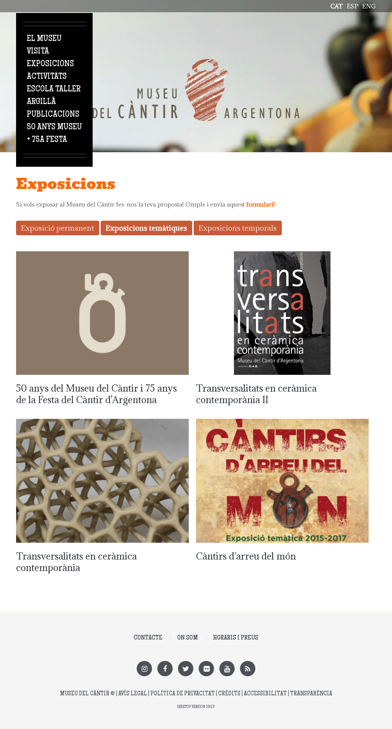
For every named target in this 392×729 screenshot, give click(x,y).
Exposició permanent (57, 228)
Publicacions (53, 114)
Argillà (41, 102)
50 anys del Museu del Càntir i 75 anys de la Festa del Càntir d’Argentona (96, 394)
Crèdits (229, 694)
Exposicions (50, 64)
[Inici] (196, 63)
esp (352, 6)
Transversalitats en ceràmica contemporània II (256, 394)
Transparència (311, 694)
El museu (44, 39)
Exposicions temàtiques (146, 228)
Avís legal (132, 694)
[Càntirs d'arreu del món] (282, 423)
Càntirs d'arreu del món (246, 556)
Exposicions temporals (238, 228)
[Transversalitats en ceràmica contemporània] (102, 423)
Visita (38, 51)
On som (187, 638)
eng (369, 6)
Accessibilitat (265, 694)
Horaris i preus (235, 638)
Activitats (47, 76)
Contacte (148, 638)
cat (336, 6)
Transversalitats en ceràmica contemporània (76, 562)
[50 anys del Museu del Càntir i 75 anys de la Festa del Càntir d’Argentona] (102, 255)
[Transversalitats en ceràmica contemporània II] (282, 255)
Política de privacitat (182, 694)
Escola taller (53, 89)
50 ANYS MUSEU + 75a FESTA (54, 134)
